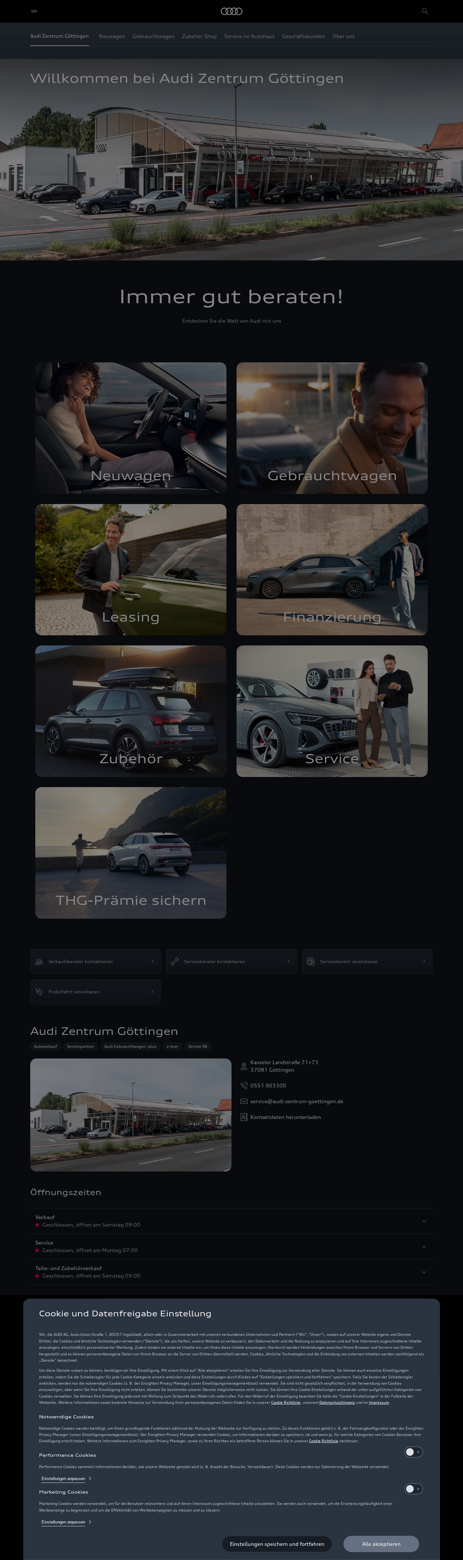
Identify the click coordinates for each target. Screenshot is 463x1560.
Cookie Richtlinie (285, 1402)
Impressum (379, 1402)
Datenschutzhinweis (337, 1402)
